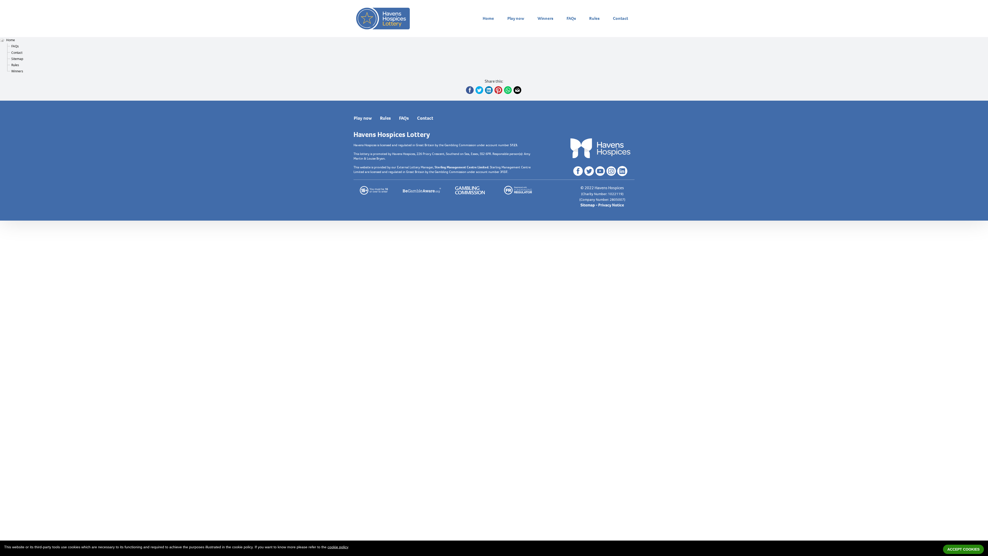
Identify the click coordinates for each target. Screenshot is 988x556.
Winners (545, 18)
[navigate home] (383, 18)
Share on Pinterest (499, 90)
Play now (515, 18)
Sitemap (17, 59)
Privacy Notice (611, 205)
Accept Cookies (963, 549)
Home (488, 18)
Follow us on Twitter (589, 171)
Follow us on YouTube (600, 171)
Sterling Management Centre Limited (461, 167)
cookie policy (338, 547)
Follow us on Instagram (611, 171)
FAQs (571, 18)
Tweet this (479, 90)
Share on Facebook (470, 90)
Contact (620, 18)
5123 (513, 145)
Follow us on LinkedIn (622, 171)
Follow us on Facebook (578, 171)
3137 (503, 172)
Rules (594, 18)
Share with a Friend (518, 90)
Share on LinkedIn (489, 90)
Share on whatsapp (508, 90)
